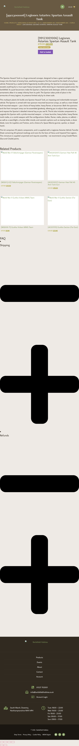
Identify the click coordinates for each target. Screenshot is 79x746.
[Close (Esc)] (13, 742)
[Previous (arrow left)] (1, 745)
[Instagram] (59, 734)
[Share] (9, 742)
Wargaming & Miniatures (27, 23)
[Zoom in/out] (1, 742)
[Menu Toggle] (62, 7)
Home (6, 23)
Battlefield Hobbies (42, 730)
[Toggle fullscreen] (5, 742)
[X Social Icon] (63, 734)
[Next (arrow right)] (5, 745)
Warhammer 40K (49, 23)
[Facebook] (55, 734)
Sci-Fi (40, 23)
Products (13, 23)
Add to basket (45, 52)
